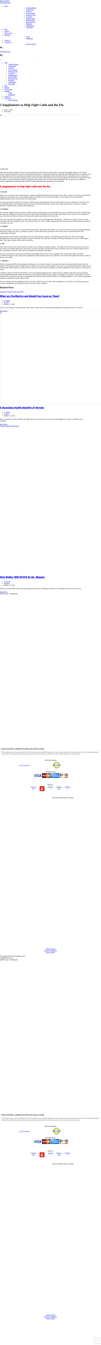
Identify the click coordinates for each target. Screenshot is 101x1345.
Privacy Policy (50, 952)
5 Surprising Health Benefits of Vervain (22, 408)
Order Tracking (31, 44)
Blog (5, 29)
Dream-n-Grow (31, 15)
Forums (6, 31)
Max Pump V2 (30, 22)
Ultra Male (29, 27)
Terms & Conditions (50, 950)
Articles (6, 302)
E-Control (29, 17)
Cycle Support (30, 13)
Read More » (4, 311)
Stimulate (29, 24)
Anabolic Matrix (31, 8)
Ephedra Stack (30, 18)
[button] (8, 6)
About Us (7, 40)
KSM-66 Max (30, 20)
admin (8, 301)
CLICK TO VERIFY (24, 765)
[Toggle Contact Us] (34, 98)
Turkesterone (30, 26)
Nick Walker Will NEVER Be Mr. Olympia (22, 577)
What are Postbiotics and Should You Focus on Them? (30, 296)
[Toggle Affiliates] (34, 91)
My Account (8, 33)
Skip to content (4, 1)
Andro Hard (30, 9)
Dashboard (29, 38)
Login (28, 37)
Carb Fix (29, 11)
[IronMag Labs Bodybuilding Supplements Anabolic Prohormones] (5, 2)
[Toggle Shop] (34, 63)
